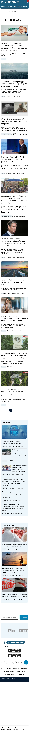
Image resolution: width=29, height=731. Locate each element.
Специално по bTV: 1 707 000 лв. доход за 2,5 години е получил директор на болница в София (14, 355)
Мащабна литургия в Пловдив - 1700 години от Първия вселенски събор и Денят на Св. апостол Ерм (14, 199)
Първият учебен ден (6, 6)
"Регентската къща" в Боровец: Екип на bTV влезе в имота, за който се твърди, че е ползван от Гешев (14, 392)
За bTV (3, 668)
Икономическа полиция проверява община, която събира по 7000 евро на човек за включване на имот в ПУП (14, 46)
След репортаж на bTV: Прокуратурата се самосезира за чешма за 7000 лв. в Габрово (14, 318)
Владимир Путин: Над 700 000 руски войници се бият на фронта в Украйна (13, 159)
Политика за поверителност (20, 668)
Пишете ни (21, 674)
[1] (27, 2)
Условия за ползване (11, 674)
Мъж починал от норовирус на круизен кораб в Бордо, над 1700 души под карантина (14, 83)
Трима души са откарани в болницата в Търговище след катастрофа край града (14, 595)
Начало (13, 11)
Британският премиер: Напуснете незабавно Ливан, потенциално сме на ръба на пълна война (13, 242)
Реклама (8, 668)
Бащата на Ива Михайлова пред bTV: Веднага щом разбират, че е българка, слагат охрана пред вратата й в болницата (14, 482)
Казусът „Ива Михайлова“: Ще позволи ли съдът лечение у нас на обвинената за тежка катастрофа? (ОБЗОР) (13, 507)
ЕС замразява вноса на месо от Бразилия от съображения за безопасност (14, 545)
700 (17, 11)
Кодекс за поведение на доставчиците (14, 671)
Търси (25, 617)
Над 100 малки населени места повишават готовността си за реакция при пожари (19, 468)
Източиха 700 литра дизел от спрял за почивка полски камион (13, 282)
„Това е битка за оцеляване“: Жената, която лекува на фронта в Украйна (14, 121)
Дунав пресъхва (17, 6)
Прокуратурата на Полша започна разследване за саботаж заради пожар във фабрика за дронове (13, 570)
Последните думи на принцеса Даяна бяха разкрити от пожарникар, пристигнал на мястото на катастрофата (13, 495)
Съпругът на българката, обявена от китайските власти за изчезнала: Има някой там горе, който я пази (19, 454)
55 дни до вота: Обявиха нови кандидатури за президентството (12, 442)
